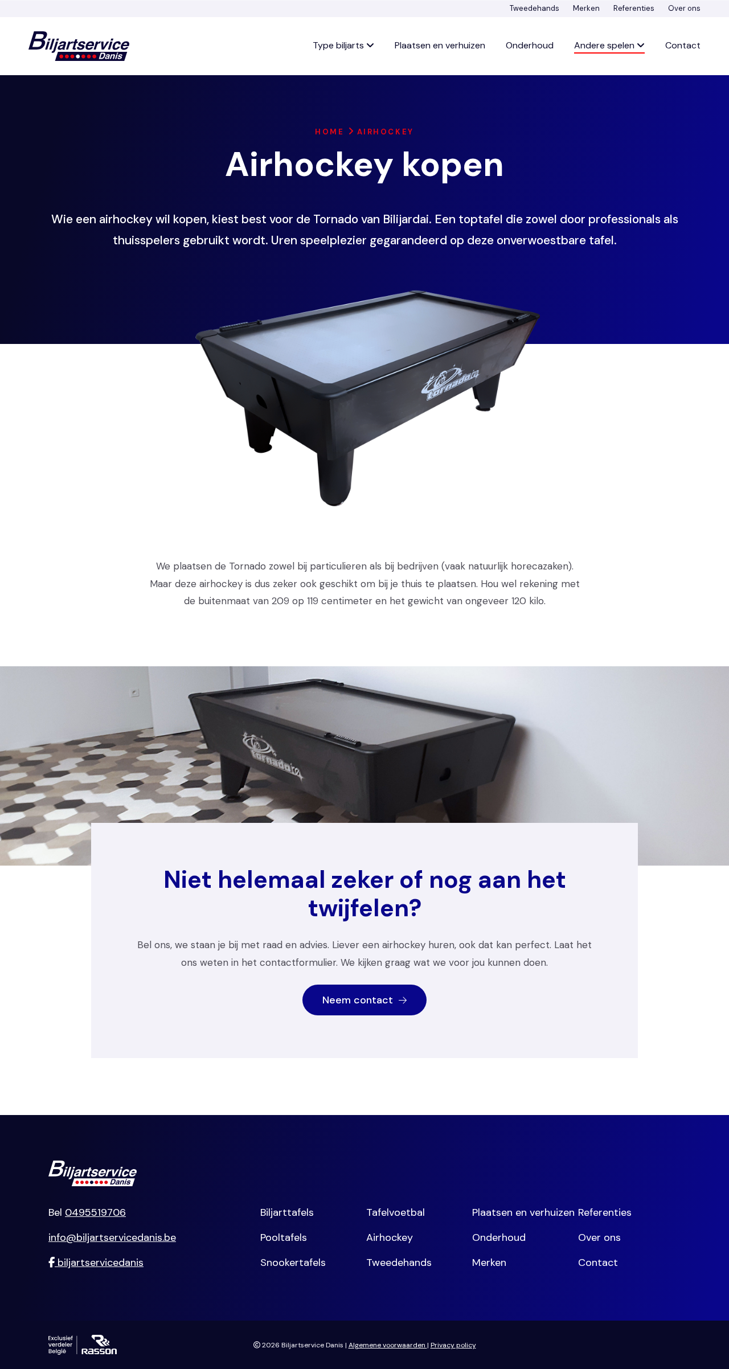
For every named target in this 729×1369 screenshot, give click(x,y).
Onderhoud (530, 45)
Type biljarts (339, 45)
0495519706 (95, 1212)
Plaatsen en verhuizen (440, 45)
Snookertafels (293, 1262)
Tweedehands (534, 8)
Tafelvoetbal (395, 1212)
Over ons (684, 8)
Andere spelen (605, 45)
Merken (586, 8)
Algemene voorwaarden (388, 1345)
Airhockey (389, 1237)
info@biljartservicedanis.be (112, 1237)
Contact (683, 45)
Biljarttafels (287, 1212)
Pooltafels (283, 1237)
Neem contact (359, 1000)
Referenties (633, 8)
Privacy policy (453, 1345)
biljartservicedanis (99, 1262)
